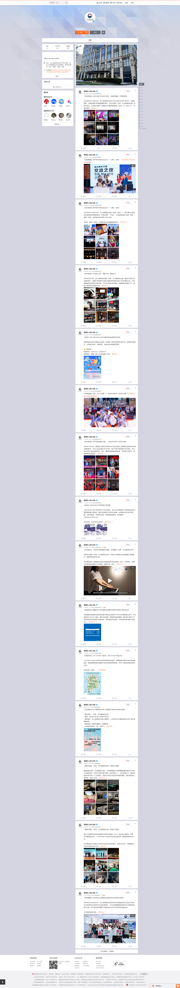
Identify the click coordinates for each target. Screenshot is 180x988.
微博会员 (32, 963)
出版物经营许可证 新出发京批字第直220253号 (131, 979)
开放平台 (76, 968)
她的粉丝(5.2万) (49, 111)
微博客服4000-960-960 (40, 974)
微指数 (39, 966)
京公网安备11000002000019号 (137, 985)
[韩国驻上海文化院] (80, 94)
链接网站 (85, 961)
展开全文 (96, 108)
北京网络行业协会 (118, 982)
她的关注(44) (48, 97)
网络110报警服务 (83, 982)
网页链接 (102, 670)
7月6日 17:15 (87, 763)
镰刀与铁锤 (69, 120)
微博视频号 (98, 157)
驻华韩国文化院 (56, 70)
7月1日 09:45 (87, 895)
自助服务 (98, 963)
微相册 (39, 963)
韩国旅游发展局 (52, 72)
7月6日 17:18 (87, 707)
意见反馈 (51, 974)
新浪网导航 (80, 974)
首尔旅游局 (54, 106)
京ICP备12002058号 (51, 977)
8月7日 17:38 (87, 335)
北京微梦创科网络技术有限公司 (114, 985)
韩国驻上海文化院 (89, 91)
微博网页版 (98, 94)
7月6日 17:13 (87, 827)
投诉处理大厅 (106, 974)
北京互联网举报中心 (51, 982)
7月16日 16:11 (88, 547)
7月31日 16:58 (88, 391)
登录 (132, 3)
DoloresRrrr (54, 120)
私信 (95, 32)
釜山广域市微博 (70, 106)
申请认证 (76, 961)
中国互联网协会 (107, 982)
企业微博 (76, 963)
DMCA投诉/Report (117, 974)
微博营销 (85, 963)
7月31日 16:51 (88, 439)
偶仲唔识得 (47, 120)
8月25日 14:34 (88, 157)
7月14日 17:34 (88, 607)
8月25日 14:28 (88, 205)
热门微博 (32, 961)
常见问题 (98, 961)
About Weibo (65, 974)
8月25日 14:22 (88, 271)
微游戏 (32, 966)
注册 (126, 3)
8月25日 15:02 (88, 94)
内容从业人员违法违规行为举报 (67, 982)
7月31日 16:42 (88, 503)
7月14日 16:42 (88, 653)
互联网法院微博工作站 (130, 974)
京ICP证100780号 (39, 977)
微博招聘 (73, 974)
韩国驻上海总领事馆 (62, 72)
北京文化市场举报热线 (95, 982)
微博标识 (76, 966)
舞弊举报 (57, 974)
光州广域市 (47, 106)
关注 (80, 32)
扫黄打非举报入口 (130, 982)
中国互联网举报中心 (38, 982)
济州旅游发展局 (63, 106)
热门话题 (39, 961)
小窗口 (133, 166)
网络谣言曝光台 (141, 982)
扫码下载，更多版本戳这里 (64, 962)
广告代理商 (86, 966)
